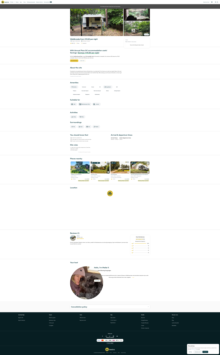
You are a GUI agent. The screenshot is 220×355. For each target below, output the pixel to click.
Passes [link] (17, 2)
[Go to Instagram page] (106, 336)
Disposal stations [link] (39, 2)
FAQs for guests (52, 317)
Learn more (82, 60)
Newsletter (174, 325)
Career (142, 325)
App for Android (21, 320)
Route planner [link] (48, 2)
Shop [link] (24, 2)
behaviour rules (52, 320)
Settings (190, 351)
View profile (97, 280)
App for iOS (20, 317)
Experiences (112, 322)
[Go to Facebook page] (102, 336)
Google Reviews (144, 320)
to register (51, 325)
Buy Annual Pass (74, 60)
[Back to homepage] (5, 2)
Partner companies (145, 328)
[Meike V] (86, 282)
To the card (51, 322)
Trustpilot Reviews (144, 322)
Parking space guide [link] (31, 2)
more (133, 277)
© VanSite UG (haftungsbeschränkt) (99, 352)
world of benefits (175, 322)
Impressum (115, 352)
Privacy (107, 352)
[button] (212, 2)
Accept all (205, 351)
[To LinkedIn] (113, 336)
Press (119, 352)
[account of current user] (216, 2)
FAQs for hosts (83, 317)
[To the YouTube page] (117, 336)
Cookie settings (123, 352)
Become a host (83, 320)
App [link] (21, 2)
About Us (143, 317)
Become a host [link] (206, 2)
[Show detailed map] (110, 209)
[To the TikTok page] (109, 336)
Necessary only (197, 351)
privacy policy (193, 349)
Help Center (112, 317)
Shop (173, 317)
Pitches (11, 2)
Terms (111, 352)
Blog (173, 320)
